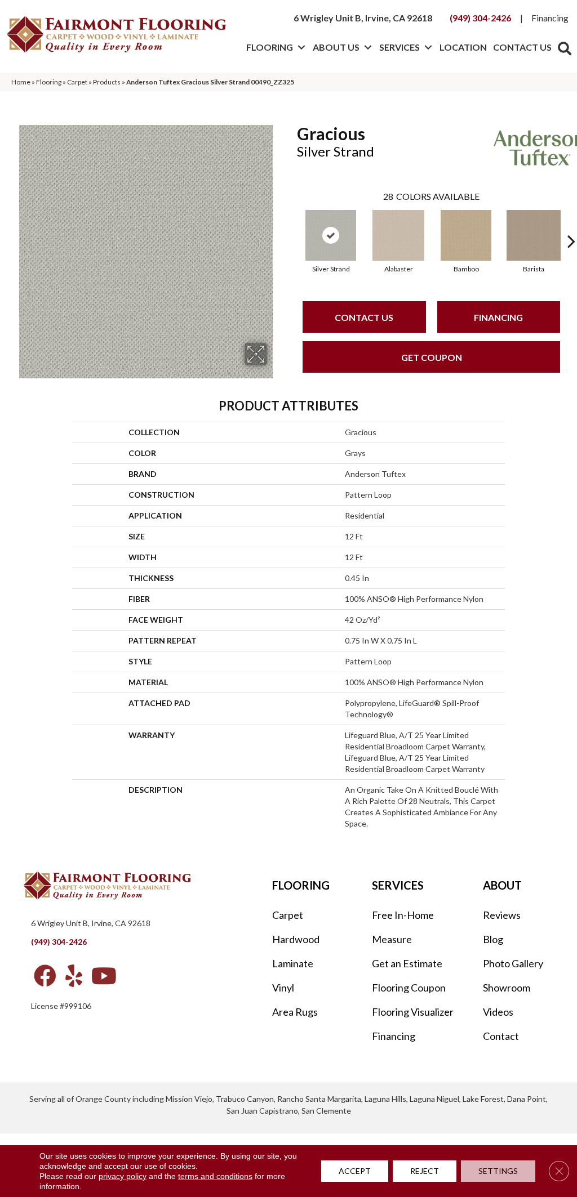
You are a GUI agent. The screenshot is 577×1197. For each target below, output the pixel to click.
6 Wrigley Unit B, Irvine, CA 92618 (363, 17)
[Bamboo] (466, 235)
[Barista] (533, 235)
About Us (336, 47)
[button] (301, 47)
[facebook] (45, 975)
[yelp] (73, 975)
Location (463, 47)
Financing (550, 17)
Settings (498, 1171)
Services (399, 47)
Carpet (77, 82)
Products (107, 82)
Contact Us (522, 47)
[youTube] (104, 975)
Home (20, 82)
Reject (424, 1171)
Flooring (269, 47)
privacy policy (123, 1176)
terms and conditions (215, 1176)
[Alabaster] (398, 235)
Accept (355, 1171)
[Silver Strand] (331, 235)
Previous (291, 224)
